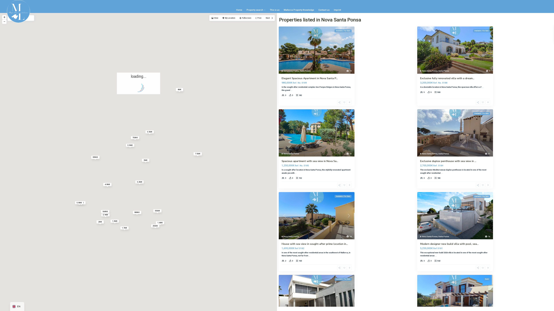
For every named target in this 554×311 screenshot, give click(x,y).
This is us (274, 10)
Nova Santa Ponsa (291, 71)
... (291, 90)
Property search (255, 10)
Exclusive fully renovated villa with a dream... (447, 78)
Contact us (324, 10)
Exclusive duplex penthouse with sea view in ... (448, 161)
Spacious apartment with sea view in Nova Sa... (310, 161)
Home (239, 10)
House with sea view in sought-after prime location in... (315, 244)
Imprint (337, 10)
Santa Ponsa (305, 71)
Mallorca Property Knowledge (299, 10)
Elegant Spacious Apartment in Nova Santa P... (310, 78)
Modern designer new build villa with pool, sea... (449, 244)
